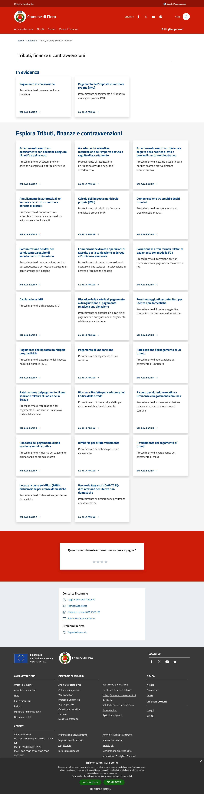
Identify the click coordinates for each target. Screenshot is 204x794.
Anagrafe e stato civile (69, 684)
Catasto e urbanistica (69, 709)
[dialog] (102, 776)
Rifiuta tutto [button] (114, 782)
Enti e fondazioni (22, 701)
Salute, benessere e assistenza (118, 705)
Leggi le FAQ (64, 745)
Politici (17, 706)
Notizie (150, 684)
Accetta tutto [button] (90, 782)
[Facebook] (137, 17)
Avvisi (150, 695)
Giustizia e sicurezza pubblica (117, 690)
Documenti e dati (23, 717)
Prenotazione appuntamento (72, 734)
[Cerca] (186, 16)
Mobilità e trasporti (68, 719)
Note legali (108, 745)
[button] (102, 788)
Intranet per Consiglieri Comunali (119, 756)
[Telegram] (160, 17)
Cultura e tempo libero (69, 690)
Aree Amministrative (24, 690)
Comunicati (152, 690)
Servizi (31, 40)
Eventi (150, 715)
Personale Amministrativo (27, 711)
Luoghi (150, 710)
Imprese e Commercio (69, 699)
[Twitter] (145, 17)
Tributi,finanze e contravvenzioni (119, 695)
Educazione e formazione (115, 684)
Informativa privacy (112, 740)
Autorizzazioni (110, 710)
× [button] (201, 761)
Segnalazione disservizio (70, 740)
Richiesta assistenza (68, 751)
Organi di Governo (23, 684)
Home (21, 40)
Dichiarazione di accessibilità (117, 751)
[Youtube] (152, 17)
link (130, 776)
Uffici (16, 695)
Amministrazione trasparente (117, 734)
